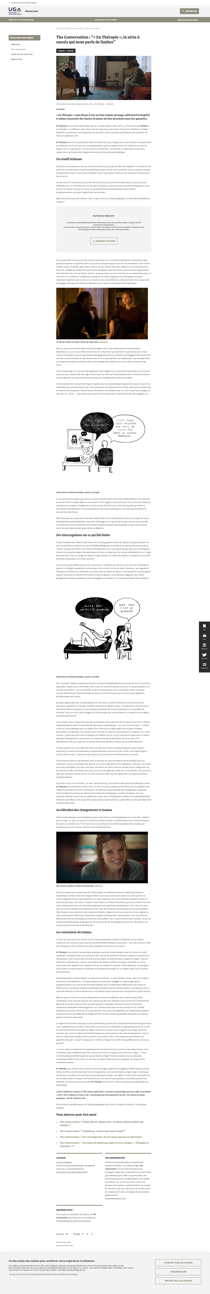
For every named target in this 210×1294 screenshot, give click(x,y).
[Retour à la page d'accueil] (15, 11)
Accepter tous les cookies (178, 1262)
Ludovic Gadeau (64, 1162)
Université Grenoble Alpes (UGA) (71, 1172)
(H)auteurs (15, 44)
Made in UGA (16, 59)
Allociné (104, 342)
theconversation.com (115, 1198)
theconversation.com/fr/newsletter (73, 1221)
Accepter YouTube (105, 241)
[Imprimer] (66, 1234)
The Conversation (96, 1104)
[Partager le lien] (92, 1234)
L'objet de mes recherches (22, 54)
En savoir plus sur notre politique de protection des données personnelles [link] (43, 1274)
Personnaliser (178, 1271)
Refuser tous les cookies (178, 1280)
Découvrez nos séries (21, 37)
